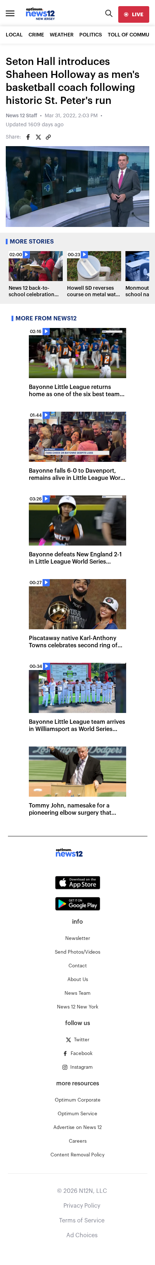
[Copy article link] (48, 137)
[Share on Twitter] (38, 137)
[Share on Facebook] (28, 137)
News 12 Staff (21, 115)
